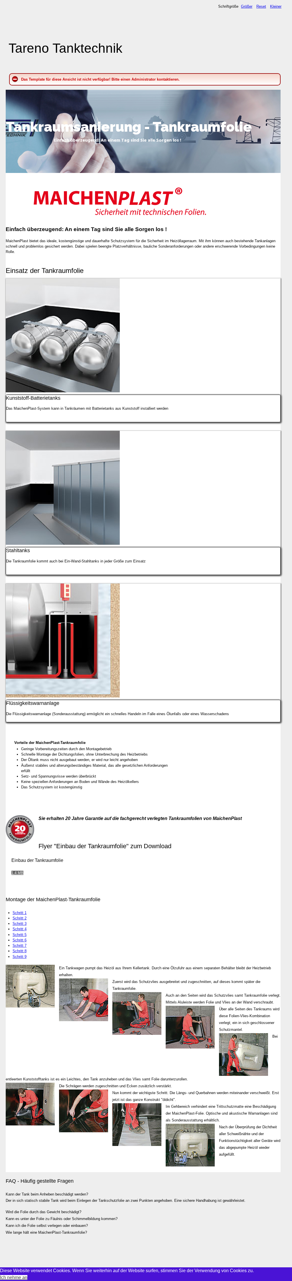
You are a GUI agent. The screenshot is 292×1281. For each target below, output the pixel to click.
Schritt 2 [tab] (20, 918)
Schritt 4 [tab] (20, 929)
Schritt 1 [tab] (20, 913)
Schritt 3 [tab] (20, 923)
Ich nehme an (13, 1277)
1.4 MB (17, 873)
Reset (261, 6)
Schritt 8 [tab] (20, 951)
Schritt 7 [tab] (20, 945)
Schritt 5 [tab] (20, 935)
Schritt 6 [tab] (20, 940)
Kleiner (275, 6)
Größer (246, 6)
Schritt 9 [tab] (20, 956)
